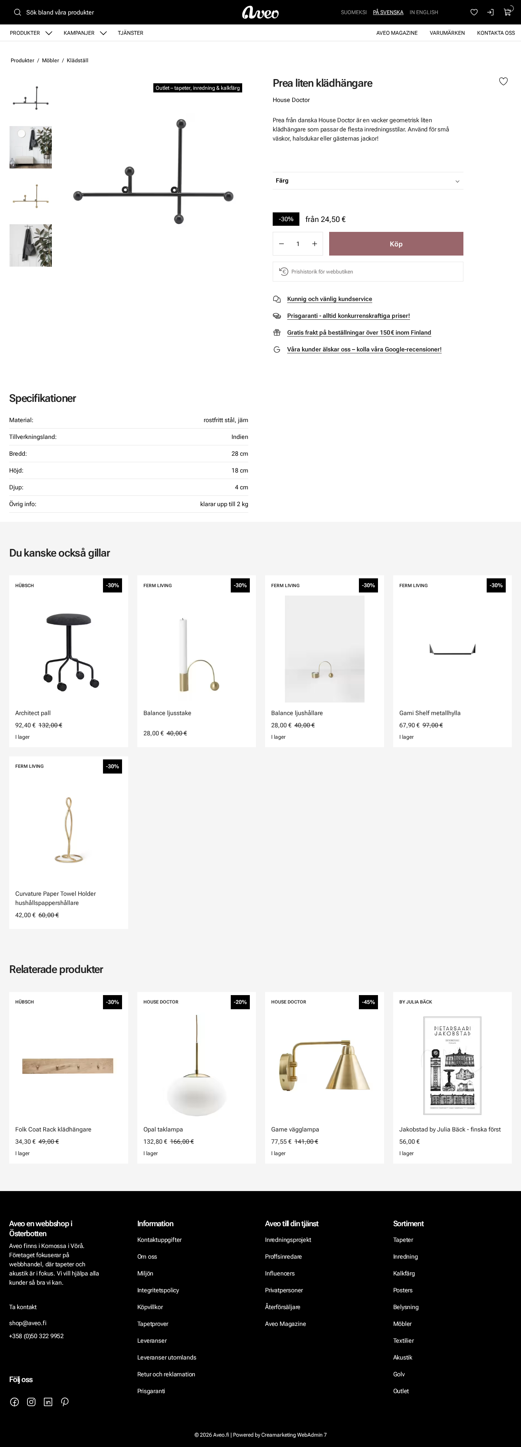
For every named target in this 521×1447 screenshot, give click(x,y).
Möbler (50, 60)
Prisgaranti (151, 1391)
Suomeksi (354, 12)
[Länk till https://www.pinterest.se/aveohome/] (64, 1402)
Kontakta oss (496, 33)
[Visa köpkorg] (507, 12)
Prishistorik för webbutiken (322, 272)
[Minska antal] (281, 244)
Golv (399, 1374)
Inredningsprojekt (288, 1239)
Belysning (406, 1307)
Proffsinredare (283, 1256)
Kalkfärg (404, 1273)
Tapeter (403, 1239)
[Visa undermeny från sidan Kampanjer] (103, 33)
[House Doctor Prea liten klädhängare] (153, 171)
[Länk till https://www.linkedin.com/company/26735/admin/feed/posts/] (48, 1402)
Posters (403, 1290)
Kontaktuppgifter (159, 1239)
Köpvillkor (150, 1307)
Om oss (147, 1256)
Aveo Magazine (397, 33)
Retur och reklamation (166, 1374)
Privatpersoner (284, 1290)
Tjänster (130, 33)
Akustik (403, 1357)
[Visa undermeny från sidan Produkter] (48, 33)
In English (424, 12)
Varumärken (447, 33)
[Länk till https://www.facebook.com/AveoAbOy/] (14, 1402)
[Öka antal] (314, 244)
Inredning (405, 1256)
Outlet (401, 1391)
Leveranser (152, 1340)
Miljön (145, 1273)
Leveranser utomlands (166, 1357)
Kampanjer (79, 33)
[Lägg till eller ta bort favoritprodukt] (503, 81)
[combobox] (387, 180)
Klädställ (77, 60)
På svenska (388, 12)
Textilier (403, 1340)
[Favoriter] (474, 12)
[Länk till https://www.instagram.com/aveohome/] (31, 1402)
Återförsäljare (283, 1307)
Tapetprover (153, 1323)
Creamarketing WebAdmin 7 (294, 1435)
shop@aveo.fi (28, 1323)
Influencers (280, 1273)
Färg (282, 180)
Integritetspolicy (158, 1290)
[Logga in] (490, 12)
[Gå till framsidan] (260, 12)
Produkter (25, 33)
